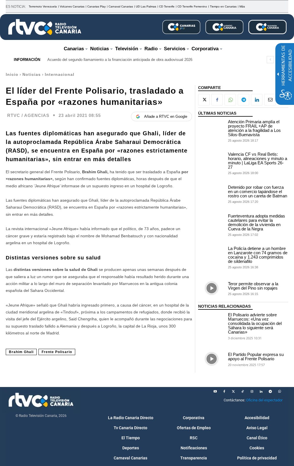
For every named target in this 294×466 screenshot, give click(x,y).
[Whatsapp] (279, 391)
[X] (204, 99)
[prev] (270, 59)
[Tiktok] (242, 391)
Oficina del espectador (264, 400)
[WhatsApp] (230, 99)
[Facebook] (217, 99)
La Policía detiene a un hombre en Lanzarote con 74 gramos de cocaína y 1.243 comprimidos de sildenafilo (257, 255)
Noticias (31, 74)
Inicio (12, 74)
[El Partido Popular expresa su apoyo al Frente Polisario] (211, 358)
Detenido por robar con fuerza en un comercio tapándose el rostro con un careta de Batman (257, 191)
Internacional (59, 74)
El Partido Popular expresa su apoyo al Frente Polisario (256, 356)
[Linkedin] (256, 99)
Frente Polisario (57, 352)
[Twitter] (233, 391)
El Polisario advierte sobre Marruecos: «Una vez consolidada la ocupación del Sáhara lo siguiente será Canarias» (255, 323)
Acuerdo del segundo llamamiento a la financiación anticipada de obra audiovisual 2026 (119, 59)
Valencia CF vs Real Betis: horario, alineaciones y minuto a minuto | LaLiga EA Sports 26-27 (257, 161)
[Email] (270, 99)
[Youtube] (215, 391)
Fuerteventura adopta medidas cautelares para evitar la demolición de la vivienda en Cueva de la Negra (256, 222)
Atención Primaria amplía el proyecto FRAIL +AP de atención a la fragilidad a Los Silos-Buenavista (254, 128)
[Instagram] (252, 391)
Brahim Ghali (21, 352)
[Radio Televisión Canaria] (45, 27)
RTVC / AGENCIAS (28, 115)
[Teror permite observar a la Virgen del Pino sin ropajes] (211, 288)
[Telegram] (243, 99)
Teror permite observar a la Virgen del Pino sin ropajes (253, 285)
